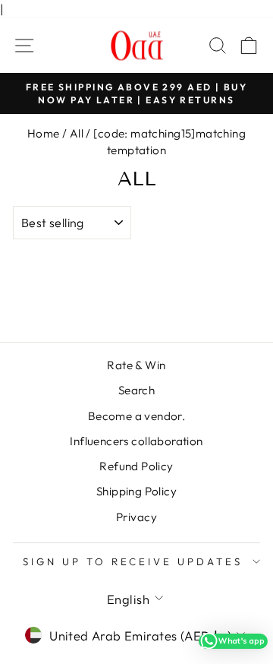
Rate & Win (136, 365)
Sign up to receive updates (133, 561)
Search (136, 390)
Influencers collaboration (136, 441)
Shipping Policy (136, 491)
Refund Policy (136, 466)
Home (43, 133)
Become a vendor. (137, 416)
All (76, 133)
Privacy (136, 517)
